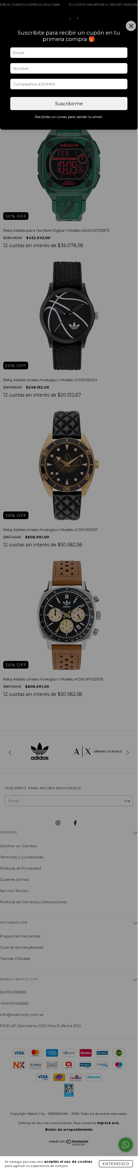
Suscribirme (69, 104)
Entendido (115, 1163)
